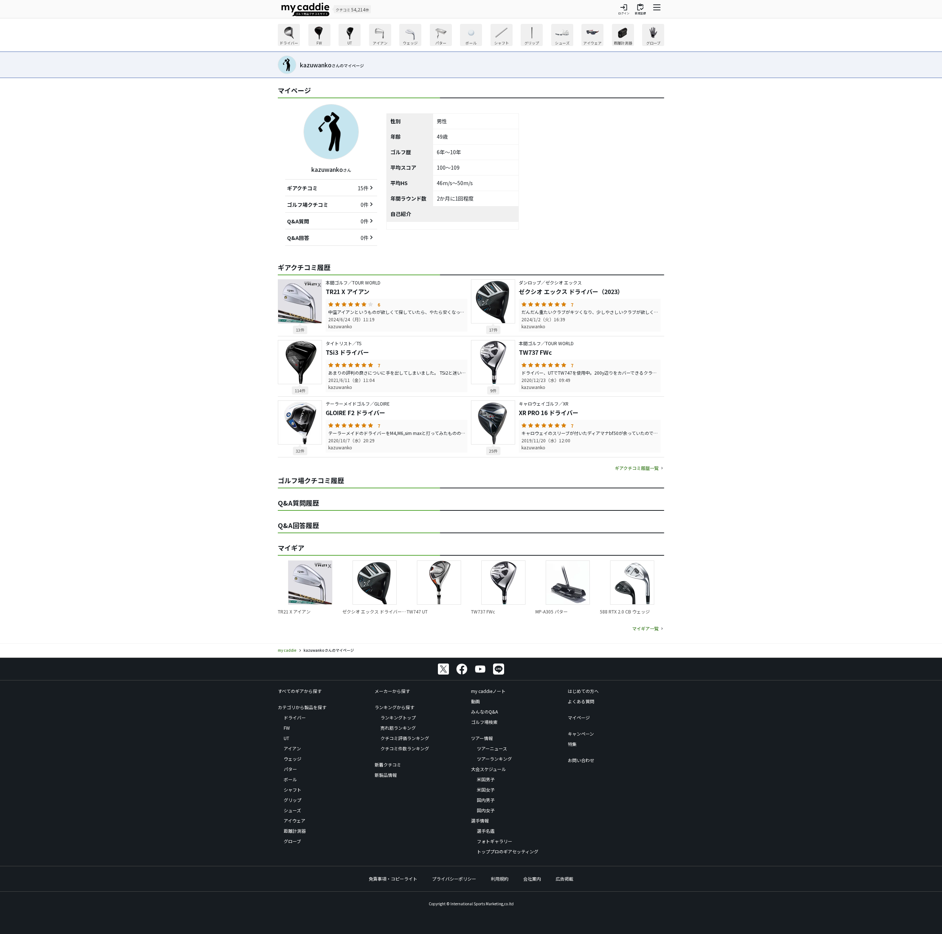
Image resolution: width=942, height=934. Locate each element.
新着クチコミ (388, 764)
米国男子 (486, 779)
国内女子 (486, 810)
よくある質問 (581, 701)
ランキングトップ (398, 717)
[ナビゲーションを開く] (656, 9)
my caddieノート (488, 691)
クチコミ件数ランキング (404, 748)
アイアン (292, 748)
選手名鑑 (486, 831)
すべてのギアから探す (300, 691)
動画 (475, 701)
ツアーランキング (494, 759)
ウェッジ (292, 759)
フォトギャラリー (494, 841)
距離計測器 (295, 831)
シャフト (292, 789)
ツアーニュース (492, 748)
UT (286, 738)
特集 (572, 744)
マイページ (579, 717)
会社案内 (532, 878)
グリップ (292, 800)
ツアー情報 (482, 738)
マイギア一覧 (645, 628)
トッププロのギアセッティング (507, 851)
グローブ (292, 841)
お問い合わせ (581, 760)
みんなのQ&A (484, 711)
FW (287, 728)
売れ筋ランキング (398, 728)
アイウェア (294, 820)
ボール (290, 779)
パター (290, 769)
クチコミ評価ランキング (404, 738)
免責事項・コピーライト (393, 878)
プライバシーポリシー (454, 878)
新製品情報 (386, 775)
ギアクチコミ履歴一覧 (637, 468)
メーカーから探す (392, 691)
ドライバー (295, 717)
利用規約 (500, 878)
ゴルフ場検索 (484, 722)
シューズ (292, 810)
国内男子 (486, 800)
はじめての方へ (583, 691)
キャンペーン (581, 733)
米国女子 (486, 789)
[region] (471, 36)
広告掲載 (564, 878)
